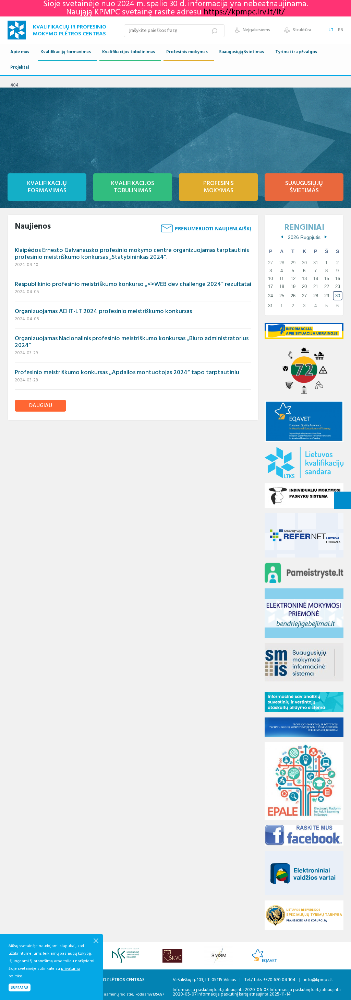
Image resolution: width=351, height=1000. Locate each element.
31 (270, 305)
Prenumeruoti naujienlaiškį (213, 228)
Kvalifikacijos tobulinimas (128, 52)
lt (331, 30)
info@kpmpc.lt (318, 980)
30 (337, 295)
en (340, 30)
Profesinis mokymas (187, 52)
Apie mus (19, 52)
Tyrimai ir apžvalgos (296, 52)
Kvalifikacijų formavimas (65, 52)
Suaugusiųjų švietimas (241, 52)
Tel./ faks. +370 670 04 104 (270, 980)
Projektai (19, 67)
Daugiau (40, 405)
